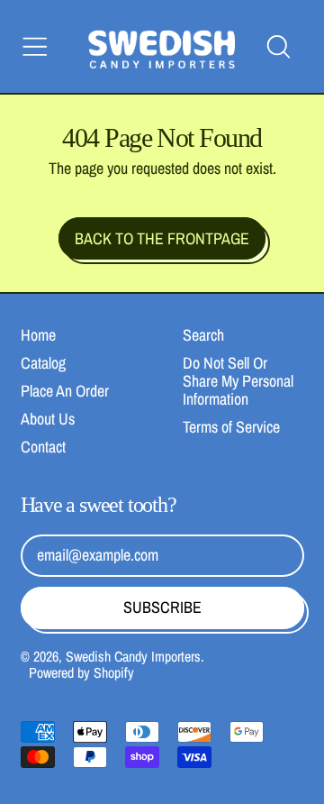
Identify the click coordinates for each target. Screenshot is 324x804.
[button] (278, 46)
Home (38, 335)
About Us (48, 418)
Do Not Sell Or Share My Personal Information (238, 381)
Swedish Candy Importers (133, 656)
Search (203, 335)
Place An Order (65, 390)
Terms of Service (231, 427)
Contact (43, 446)
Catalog (43, 363)
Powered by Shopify (81, 672)
